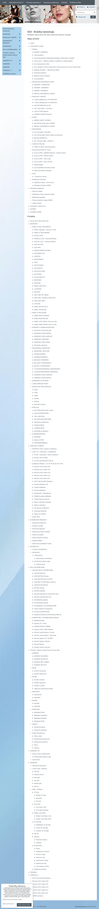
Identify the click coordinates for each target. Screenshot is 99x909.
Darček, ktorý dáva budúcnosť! (39, 221)
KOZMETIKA (34, 224)
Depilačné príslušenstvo (41, 422)
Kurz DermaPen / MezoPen (42, 132)
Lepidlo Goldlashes (40, 487)
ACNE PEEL (37, 247)
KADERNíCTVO (34, 751)
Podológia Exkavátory (40, 715)
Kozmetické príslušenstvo (42, 739)
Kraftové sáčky (40, 564)
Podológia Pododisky (40, 718)
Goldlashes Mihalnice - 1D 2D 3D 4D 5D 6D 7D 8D (47, 464)
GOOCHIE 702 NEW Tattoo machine (45, 582)
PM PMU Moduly (39, 588)
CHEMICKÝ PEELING (38, 144)
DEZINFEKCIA (34, 546)
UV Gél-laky (37, 822)
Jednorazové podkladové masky (41, 543)
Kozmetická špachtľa (38, 529)
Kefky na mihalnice (40, 505)
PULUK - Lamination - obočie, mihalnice (46, 455)
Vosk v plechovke (39, 416)
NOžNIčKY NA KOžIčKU (41, 656)
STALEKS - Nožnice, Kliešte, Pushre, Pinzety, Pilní (45, 650)
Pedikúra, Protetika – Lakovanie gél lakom (46, 70)
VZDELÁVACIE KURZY (15, 2)
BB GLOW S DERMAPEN (41, 360)
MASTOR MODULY (39, 591)
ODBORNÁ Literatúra (36, 896)
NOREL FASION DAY (40, 310)
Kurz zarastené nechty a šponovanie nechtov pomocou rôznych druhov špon (57, 67)
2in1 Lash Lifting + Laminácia (43, 108)
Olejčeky (38, 843)
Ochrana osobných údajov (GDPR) (42, 200)
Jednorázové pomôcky (41, 742)
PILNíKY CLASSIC (39, 686)
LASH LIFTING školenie (41, 111)
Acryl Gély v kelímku (42, 810)
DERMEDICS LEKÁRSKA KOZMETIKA (43, 327)
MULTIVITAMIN (38, 265)
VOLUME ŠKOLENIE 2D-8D (42, 105)
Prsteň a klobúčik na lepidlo (42, 502)
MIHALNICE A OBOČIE (39, 96)
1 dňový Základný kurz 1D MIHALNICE (45, 102)
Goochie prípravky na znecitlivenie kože (46, 594)
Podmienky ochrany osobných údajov (43, 194)
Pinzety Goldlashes (40, 490)
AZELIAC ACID (38, 236)
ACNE (36, 262)
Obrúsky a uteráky (37, 526)
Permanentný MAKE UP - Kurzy (41, 150)
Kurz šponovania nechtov (42, 64)
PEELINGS (37, 292)
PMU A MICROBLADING (37, 567)
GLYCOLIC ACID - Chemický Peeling (44, 242)
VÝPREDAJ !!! (34, 875)
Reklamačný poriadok (38, 197)
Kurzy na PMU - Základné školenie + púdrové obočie (50, 153)
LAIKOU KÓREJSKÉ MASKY (40, 384)
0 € (93, 17)
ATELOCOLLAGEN (39, 271)
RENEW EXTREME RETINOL (42, 250)
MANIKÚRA (33, 763)
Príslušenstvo (38, 845)
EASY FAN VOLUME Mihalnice (43, 481)
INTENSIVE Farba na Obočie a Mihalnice (44, 449)
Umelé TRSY (36, 517)
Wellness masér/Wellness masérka (44, 93)
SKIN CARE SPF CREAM (41, 295)
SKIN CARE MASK (39, 301)
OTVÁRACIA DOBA (75, 2)
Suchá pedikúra (39, 79)
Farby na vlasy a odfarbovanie (41, 754)
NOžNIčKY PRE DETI (40, 665)
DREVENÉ (37, 706)
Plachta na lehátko (37, 535)
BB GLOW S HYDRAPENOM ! (42, 363)
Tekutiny (36, 748)
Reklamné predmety (40, 869)
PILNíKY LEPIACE (39, 680)
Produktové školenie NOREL (42, 185)
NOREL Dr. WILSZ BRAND (41, 233)
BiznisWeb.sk (92, 906)
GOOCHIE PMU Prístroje (41, 576)
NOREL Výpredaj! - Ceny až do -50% (45, 230)
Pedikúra (34, 49)
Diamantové (37, 695)
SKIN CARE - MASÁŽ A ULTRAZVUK (44, 298)
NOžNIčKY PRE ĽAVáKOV (41, 662)
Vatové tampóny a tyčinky (40, 537)
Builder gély (38, 783)
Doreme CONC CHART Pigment (43, 629)
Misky (36, 392)
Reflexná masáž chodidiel (42, 76)
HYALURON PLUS (39, 253)
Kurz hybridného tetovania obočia (44, 167)
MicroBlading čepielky (41, 600)
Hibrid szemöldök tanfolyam (42, 170)
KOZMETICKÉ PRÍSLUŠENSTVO (41, 387)
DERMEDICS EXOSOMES (41, 339)
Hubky (36, 395)
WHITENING (37, 280)
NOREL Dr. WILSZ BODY (39, 313)
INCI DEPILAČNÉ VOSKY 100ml (43, 410)
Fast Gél (38, 801)
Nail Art (36, 834)
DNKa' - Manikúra (37, 789)
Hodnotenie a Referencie (51, 2)
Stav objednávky (42, 906)
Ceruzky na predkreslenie (42, 612)
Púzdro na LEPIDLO (40, 514)
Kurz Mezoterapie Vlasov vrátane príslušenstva (48, 135)
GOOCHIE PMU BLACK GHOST (43, 579)
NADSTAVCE (36, 692)
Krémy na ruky (40, 857)
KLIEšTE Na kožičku (40, 671)
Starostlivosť (36, 760)
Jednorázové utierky (42, 860)
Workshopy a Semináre (39, 179)
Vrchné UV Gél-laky (42, 828)
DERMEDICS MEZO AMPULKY (43, 336)
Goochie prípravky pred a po (42, 597)
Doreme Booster (39, 644)
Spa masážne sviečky (42, 866)
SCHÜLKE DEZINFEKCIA (39, 549)
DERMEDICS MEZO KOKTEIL (42, 333)
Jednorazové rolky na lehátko (41, 532)
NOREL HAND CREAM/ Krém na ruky (45, 324)
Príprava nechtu (39, 774)
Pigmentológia (38, 165)
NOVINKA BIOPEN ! (40, 354)
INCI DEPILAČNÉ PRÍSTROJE (42, 419)
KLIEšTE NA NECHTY (40, 674)
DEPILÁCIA (35, 407)
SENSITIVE (37, 256)
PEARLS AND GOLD (40, 286)
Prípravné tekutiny (41, 840)
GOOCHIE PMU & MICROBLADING (42, 570)
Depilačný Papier (39, 425)
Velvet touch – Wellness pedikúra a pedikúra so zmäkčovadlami (53, 61)
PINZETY (34, 724)
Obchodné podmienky (33, 2)
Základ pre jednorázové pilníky (43, 689)
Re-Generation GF (39, 277)
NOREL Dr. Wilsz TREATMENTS (41, 227)
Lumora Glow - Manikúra (39, 769)
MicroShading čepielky (41, 603)
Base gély (37, 777)
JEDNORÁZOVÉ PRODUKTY (38, 520)
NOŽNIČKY (35, 653)
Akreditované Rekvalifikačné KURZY (43, 82)
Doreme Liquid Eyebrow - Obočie (44, 632)
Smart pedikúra (38, 55)
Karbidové (37, 697)
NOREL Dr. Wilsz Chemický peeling (44, 147)
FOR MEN (37, 304)
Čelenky (36, 398)
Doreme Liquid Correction (42, 647)
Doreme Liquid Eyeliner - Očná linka (45, 635)
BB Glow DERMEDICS (40, 138)
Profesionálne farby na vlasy (42, 757)
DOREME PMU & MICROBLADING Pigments (45, 617)
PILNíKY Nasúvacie (40, 683)
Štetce (36, 390)
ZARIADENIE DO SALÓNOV (40, 381)
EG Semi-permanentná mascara (43, 461)
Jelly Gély (39, 798)
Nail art (36, 786)
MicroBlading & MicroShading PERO (45, 606)
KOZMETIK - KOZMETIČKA (42, 85)
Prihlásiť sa (81, 7)
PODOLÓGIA (36, 709)
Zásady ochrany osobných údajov (12, 899)
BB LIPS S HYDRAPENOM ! (42, 366)
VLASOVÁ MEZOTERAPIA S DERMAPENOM (47, 369)
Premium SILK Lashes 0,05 (42, 466)
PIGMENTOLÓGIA (39, 620)
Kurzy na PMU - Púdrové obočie (43, 156)
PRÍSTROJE (37, 437)
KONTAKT (64, 2)
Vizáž (33, 173)
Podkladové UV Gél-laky (43, 825)
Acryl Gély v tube (41, 807)
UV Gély (36, 792)
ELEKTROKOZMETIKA (38, 434)
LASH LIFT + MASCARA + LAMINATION (44, 452)
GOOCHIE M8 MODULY (41, 585)
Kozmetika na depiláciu (41, 431)
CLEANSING (37, 289)
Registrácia (92, 7)
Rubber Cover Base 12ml (43, 816)
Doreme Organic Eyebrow (42, 641)
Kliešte (34, 668)
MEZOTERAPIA (36, 129)
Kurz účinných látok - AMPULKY (43, 141)
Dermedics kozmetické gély (42, 330)
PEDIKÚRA (33, 872)
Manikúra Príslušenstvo (39, 766)
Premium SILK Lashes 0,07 (42, 469)
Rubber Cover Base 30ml (43, 819)
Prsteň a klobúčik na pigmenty (43, 609)
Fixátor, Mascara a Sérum (41, 499)
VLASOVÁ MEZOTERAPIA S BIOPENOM (46, 372)
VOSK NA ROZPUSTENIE (41, 413)
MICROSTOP (36, 552)
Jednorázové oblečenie (39, 523)
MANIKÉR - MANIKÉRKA (41, 88)
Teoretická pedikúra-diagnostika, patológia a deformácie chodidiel (54, 58)
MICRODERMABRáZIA (40, 443)
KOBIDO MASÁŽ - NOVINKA (42, 120)
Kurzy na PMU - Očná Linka (42, 159)
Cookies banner (37, 203)
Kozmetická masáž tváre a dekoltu (44, 123)
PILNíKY (34, 677)
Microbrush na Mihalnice (41, 508)
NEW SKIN (37, 283)
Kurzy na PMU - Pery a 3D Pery (43, 162)
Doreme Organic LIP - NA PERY (43, 638)
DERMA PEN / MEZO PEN (41, 351)
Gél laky (36, 771)
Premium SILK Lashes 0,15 (42, 475)
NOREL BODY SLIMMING (41, 316)
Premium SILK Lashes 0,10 (42, 472)
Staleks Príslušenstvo (38, 733)
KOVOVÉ (36, 703)
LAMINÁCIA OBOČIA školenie (43, 114)
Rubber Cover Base (40, 813)
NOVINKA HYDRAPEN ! (41, 357)
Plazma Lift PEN (39, 440)
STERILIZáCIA (38, 555)
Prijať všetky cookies (24, 905)
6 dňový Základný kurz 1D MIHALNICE (45, 99)
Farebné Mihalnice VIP (41, 484)
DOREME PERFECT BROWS (42, 626)
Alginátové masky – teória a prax (44, 182)
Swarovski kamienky (40, 511)
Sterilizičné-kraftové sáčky (42, 561)
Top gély (36, 780)
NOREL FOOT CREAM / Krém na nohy (45, 321)
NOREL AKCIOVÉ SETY (41, 307)
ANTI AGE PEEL (39, 244)
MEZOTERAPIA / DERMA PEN (41, 348)
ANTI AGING (37, 274)
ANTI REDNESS (38, 259)
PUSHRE (34, 700)
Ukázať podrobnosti (8, 903)
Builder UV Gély (41, 795)
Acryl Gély (37, 804)
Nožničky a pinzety (40, 404)
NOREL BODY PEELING (41, 318)
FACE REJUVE (38, 268)
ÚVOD (4, 2)
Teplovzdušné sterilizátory (44, 558)
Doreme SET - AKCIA (40, 623)
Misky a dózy (38, 736)
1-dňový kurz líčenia (40, 176)
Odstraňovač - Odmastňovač (42, 493)
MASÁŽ (34, 117)
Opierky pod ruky (41, 863)
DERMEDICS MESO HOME (42, 342)
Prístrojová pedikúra (40, 73)
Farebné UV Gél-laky (42, 831)
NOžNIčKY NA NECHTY (41, 659)
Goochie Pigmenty (39, 573)
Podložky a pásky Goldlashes (42, 496)
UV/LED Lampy (40, 854)
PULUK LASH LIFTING (41, 458)
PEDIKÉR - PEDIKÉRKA (41, 52)
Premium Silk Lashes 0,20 (42, 478)
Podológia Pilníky (39, 721)
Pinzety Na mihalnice (40, 730)
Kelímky (36, 401)
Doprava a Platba (37, 191)
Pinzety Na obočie (39, 727)
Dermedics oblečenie (40, 345)
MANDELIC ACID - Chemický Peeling (45, 239)
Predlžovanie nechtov (42, 851)
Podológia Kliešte (39, 712)
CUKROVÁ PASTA (39, 428)
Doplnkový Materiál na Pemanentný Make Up (47, 615)
